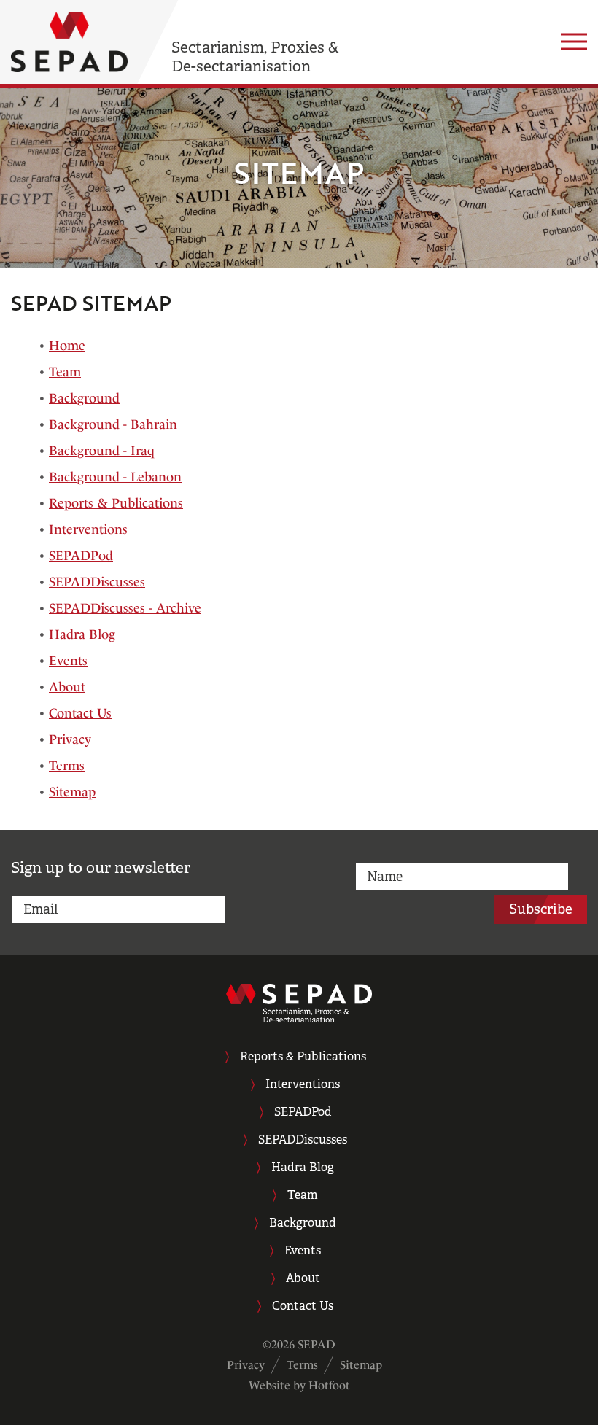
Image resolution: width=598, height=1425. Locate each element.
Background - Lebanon (115, 476)
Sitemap (72, 791)
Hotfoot (329, 1385)
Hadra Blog (82, 634)
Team (65, 371)
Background (84, 397)
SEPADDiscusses (97, 581)
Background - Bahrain (113, 424)
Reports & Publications (116, 502)
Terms (67, 765)
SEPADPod (81, 555)
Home (67, 345)
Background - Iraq (102, 450)
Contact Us (80, 713)
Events (68, 660)
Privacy (70, 739)
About (67, 686)
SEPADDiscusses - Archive (125, 608)
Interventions (88, 529)
